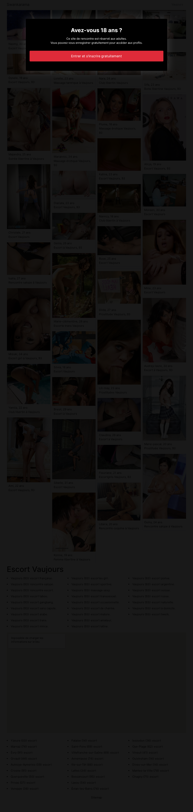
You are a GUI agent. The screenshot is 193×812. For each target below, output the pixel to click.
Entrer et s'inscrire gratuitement (96, 56)
